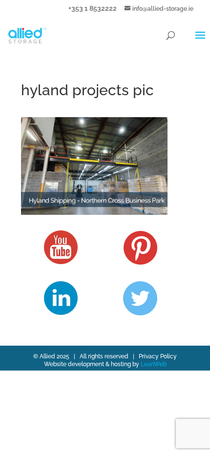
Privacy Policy (158, 356)
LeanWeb (154, 364)
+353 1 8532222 (92, 8)
